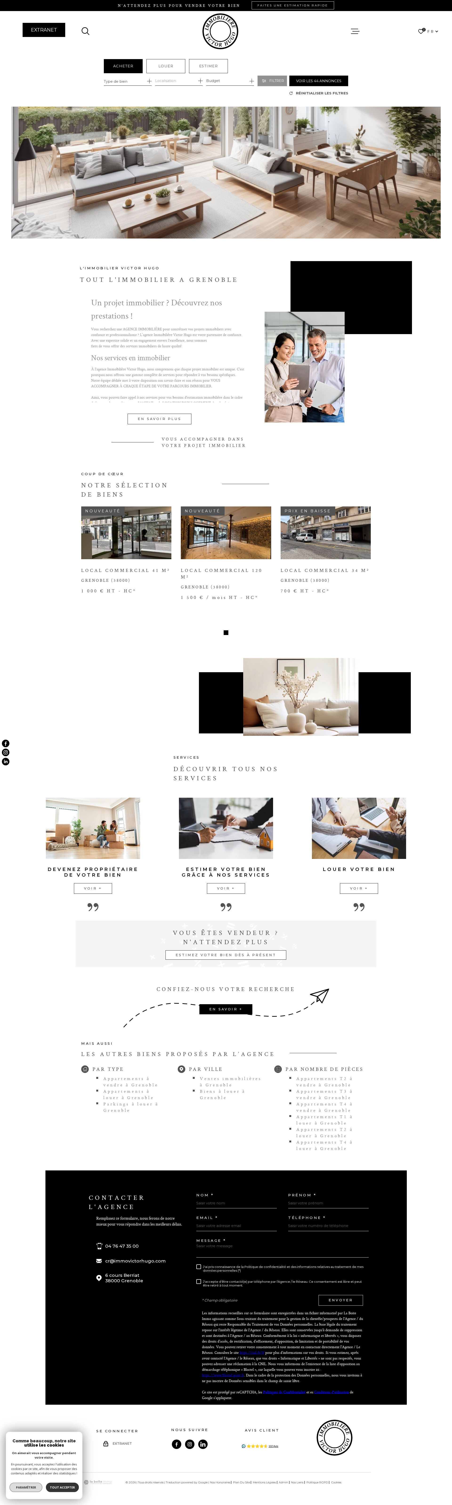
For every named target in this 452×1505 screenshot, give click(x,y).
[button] (226, 632)
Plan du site (241, 1482)
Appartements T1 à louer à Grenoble (324, 1120)
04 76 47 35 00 (122, 1246)
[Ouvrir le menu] (355, 31)
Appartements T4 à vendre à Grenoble (324, 1107)
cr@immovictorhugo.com (135, 1261)
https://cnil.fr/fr (252, 1352)
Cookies (336, 1482)
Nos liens (297, 1482)
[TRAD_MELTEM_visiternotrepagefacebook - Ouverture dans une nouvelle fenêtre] (5, 743)
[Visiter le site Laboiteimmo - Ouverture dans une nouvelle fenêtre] (97, 1482)
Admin (283, 1482)
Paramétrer (26, 1487)
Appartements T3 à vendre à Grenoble (324, 1094)
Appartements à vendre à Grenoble (130, 1082)
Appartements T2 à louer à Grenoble (324, 1132)
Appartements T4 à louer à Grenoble (324, 1145)
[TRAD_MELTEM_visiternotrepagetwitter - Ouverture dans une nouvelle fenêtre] (5, 761)
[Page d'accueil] (220, 31)
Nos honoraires (220, 1482)
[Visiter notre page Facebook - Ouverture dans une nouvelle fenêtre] (176, 1444)
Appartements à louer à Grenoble (128, 1094)
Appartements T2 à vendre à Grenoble (324, 1082)
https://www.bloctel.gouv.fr (223, 1375)
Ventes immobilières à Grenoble (231, 1082)
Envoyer (341, 1300)
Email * (207, 1217)
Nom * (205, 1195)
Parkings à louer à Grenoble (131, 1107)
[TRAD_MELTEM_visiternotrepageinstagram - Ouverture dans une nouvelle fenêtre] (5, 752)
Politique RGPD (317, 1482)
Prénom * (302, 1195)
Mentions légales (264, 1482)
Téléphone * (307, 1217)
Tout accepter (62, 1487)
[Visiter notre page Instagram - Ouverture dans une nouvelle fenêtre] (189, 1444)
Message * (211, 1240)
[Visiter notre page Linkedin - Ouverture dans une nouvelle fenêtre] (203, 1444)
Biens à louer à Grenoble (223, 1094)
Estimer (208, 66)
